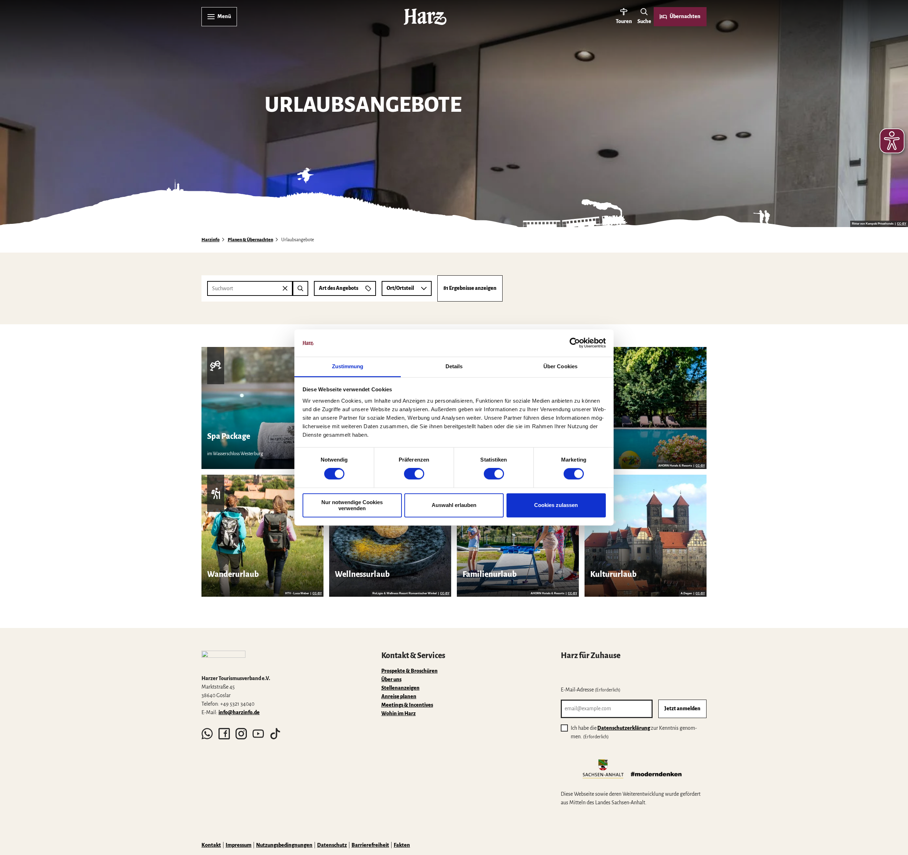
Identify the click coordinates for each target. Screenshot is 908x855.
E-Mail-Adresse (590, 690)
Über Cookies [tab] (560, 366)
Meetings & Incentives (407, 705)
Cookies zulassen (556, 505)
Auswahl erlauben (454, 505)
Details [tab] (454, 366)
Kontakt (211, 845)
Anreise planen (398, 696)
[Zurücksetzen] (285, 288)
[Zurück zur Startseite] (425, 16)
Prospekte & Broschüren (409, 671)
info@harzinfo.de (239, 712)
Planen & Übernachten (250, 239)
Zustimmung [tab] (348, 366)
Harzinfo (210, 239)
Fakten (402, 845)
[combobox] (257, 288)
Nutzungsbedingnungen (284, 845)
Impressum (238, 845)
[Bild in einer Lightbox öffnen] (223, 659)
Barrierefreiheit (370, 845)
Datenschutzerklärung (623, 728)
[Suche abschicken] (300, 288)
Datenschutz (332, 845)
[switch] (414, 474)
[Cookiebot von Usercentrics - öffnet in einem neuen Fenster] (575, 343)
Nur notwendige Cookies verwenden (352, 505)
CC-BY (901, 223)
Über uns (391, 679)
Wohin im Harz (398, 713)
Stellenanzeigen (400, 688)
